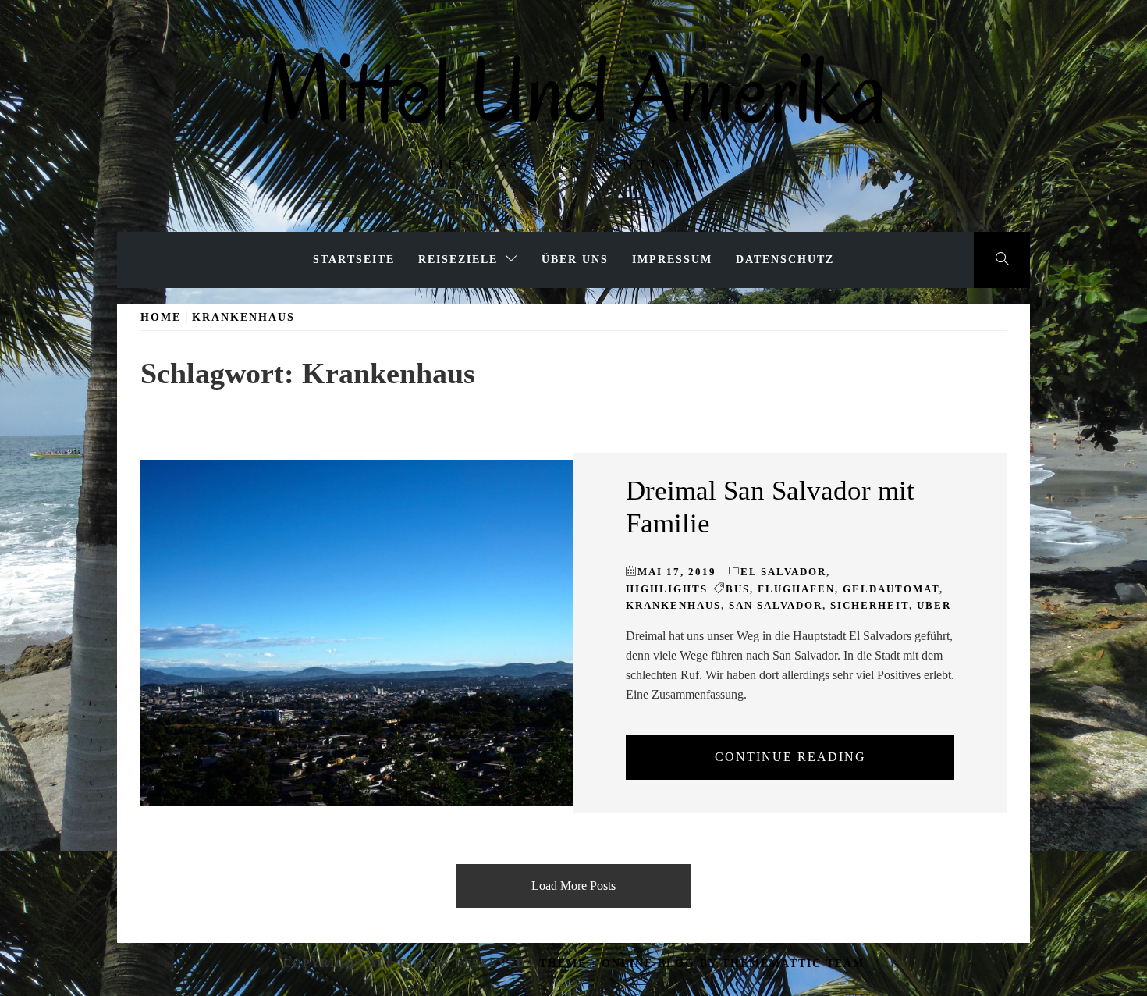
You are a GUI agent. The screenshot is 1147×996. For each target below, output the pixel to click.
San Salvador (775, 605)
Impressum (672, 259)
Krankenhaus (673, 605)
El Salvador (783, 572)
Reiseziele (458, 259)
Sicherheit (869, 605)
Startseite (354, 259)
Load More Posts (573, 885)
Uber (934, 605)
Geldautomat (891, 589)
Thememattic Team (793, 963)
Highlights (667, 589)
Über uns (575, 259)
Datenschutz (785, 259)
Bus (738, 589)
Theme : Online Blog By (630, 963)
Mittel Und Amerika (573, 90)
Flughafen (796, 589)
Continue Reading (790, 756)
